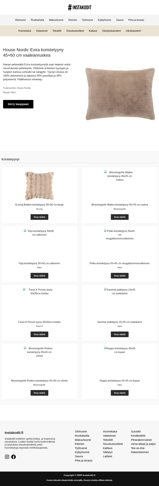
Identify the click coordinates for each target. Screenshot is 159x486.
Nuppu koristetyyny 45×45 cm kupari (120, 380)
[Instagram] (7, 456)
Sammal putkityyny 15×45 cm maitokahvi (119, 322)
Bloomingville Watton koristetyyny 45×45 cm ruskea (119, 204)
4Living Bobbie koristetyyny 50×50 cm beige (39, 204)
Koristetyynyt (10, 159)
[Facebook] (13, 456)
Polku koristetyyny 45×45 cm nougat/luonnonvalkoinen (120, 263)
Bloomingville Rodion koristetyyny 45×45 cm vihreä (39, 380)
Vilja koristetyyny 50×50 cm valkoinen (39, 263)
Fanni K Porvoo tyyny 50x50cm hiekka (39, 322)
